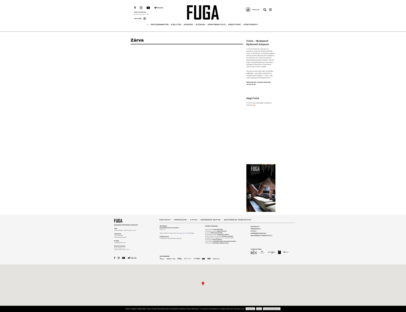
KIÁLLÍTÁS (176, 25)
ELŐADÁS (200, 25)
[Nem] (403, 309)
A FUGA (193, 220)
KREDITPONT (234, 25)
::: (147, 25)
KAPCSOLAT (165, 220)
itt (254, 105)
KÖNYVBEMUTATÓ (217, 25)
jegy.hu (181, 233)
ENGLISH (256, 9)
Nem (259, 309)
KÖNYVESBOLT (251, 25)
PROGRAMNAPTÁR (160, 25)
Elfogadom (250, 309)
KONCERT (188, 25)
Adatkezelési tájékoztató (271, 309)
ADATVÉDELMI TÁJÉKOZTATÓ (237, 220)
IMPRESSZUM (180, 220)
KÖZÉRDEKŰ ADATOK (210, 220)
